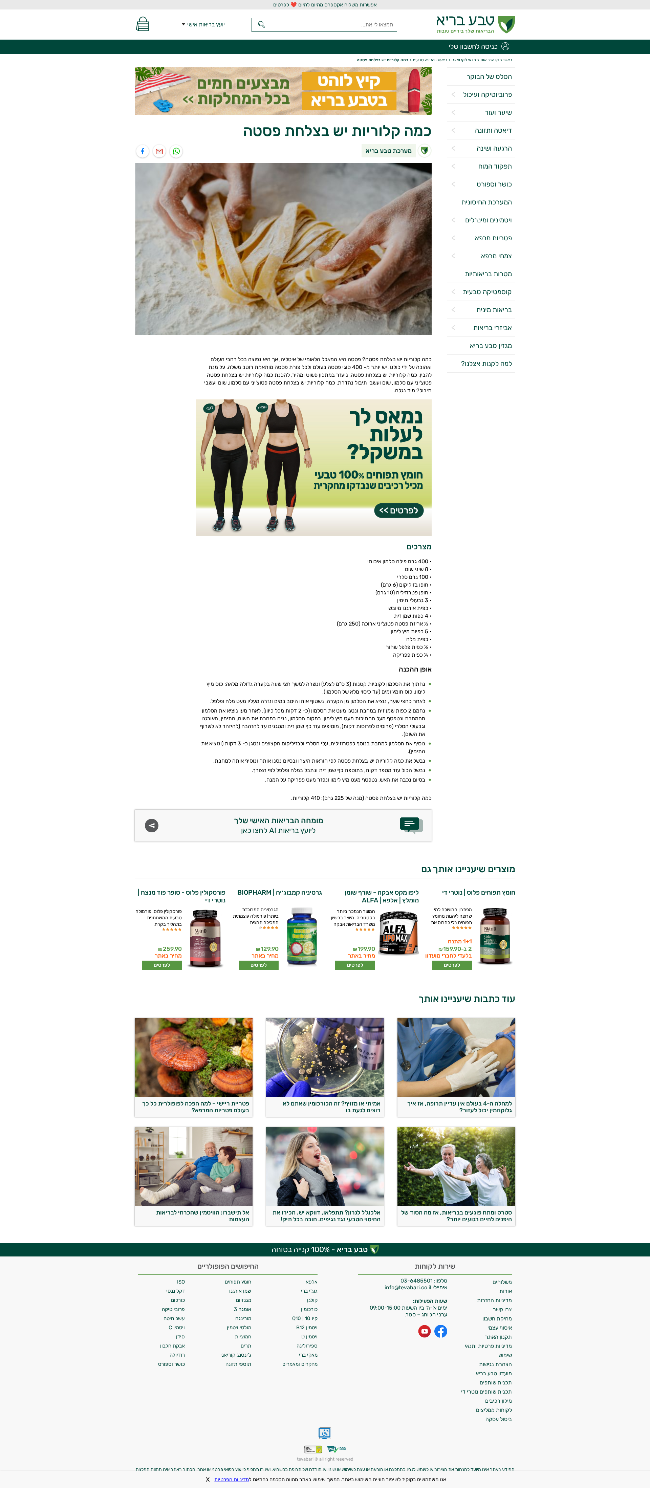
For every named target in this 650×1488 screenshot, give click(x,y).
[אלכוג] (325, 1204)
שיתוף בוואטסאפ (177, 151)
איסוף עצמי (500, 1328)
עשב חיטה (174, 1318)
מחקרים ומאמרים (300, 1364)
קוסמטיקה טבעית (487, 292)
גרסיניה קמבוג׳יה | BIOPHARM (279, 892)
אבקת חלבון (172, 1346)
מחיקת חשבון (497, 1318)
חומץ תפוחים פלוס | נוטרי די (478, 892)
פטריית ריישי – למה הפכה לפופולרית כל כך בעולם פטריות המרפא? (195, 1107)
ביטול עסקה (498, 1419)
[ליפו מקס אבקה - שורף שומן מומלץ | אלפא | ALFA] (397, 939)
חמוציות (243, 1337)
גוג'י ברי (309, 1291)
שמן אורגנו (240, 1291)
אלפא (312, 1282)
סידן (180, 1337)
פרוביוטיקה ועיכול (487, 94)
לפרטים (452, 965)
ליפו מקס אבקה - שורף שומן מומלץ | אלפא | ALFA (382, 896)
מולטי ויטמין (239, 1328)
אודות (505, 1291)
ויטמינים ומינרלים (488, 220)
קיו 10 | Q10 (305, 1318)
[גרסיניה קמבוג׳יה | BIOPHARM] (301, 937)
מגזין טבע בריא (491, 346)
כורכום (178, 1300)
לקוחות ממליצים (494, 1410)
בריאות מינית (494, 310)
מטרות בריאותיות (488, 274)
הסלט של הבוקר (489, 76)
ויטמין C (177, 1328)
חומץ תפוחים (238, 1282)
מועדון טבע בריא (494, 1373)
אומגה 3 (242, 1309)
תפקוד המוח (495, 166)
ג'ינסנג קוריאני (235, 1355)
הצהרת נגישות (495, 1364)
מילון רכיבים (498, 1401)
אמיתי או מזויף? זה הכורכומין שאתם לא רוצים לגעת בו (332, 1107)
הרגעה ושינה (494, 148)
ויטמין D (309, 1337)
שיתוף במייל (160, 151)
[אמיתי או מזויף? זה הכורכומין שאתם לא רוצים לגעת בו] (325, 1095)
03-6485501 (416, 1280)
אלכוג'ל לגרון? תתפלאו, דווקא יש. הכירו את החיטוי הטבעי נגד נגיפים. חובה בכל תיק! (327, 1216)
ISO (181, 1282)
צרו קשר (502, 1309)
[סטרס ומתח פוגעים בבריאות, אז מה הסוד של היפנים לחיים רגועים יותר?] (456, 1204)
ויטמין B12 (307, 1328)
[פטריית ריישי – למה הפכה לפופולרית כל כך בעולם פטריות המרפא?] (194, 1095)
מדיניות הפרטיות (231, 1479)
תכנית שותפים (496, 1382)
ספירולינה (307, 1346)
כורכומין (309, 1309)
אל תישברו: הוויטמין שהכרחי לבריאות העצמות (202, 1216)
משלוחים (502, 1282)
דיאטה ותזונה (493, 130)
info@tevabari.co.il (409, 1287)
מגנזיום (243, 1300)
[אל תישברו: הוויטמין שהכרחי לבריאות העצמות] (194, 1204)
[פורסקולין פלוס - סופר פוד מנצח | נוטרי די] (204, 939)
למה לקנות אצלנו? (486, 363)
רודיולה (177, 1355)
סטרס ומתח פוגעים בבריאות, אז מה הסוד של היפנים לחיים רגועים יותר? (456, 1216)
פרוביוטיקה (173, 1309)
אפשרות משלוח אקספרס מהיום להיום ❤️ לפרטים (325, 5)
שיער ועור (498, 112)
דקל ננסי (175, 1291)
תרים (246, 1346)
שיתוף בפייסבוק (143, 151)
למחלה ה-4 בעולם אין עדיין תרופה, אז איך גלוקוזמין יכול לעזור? (459, 1107)
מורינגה (243, 1318)
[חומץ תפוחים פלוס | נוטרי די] (494, 937)
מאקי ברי (308, 1355)
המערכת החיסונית (486, 202)
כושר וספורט (494, 184)
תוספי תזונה (238, 1364)
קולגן (312, 1300)
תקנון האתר (498, 1337)
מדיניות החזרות (494, 1300)
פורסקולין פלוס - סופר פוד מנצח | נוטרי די (181, 896)
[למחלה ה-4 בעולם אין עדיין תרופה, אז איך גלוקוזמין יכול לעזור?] (456, 1095)
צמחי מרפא (496, 256)
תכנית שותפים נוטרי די (486, 1391)
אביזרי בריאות (492, 328)
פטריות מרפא (493, 238)
